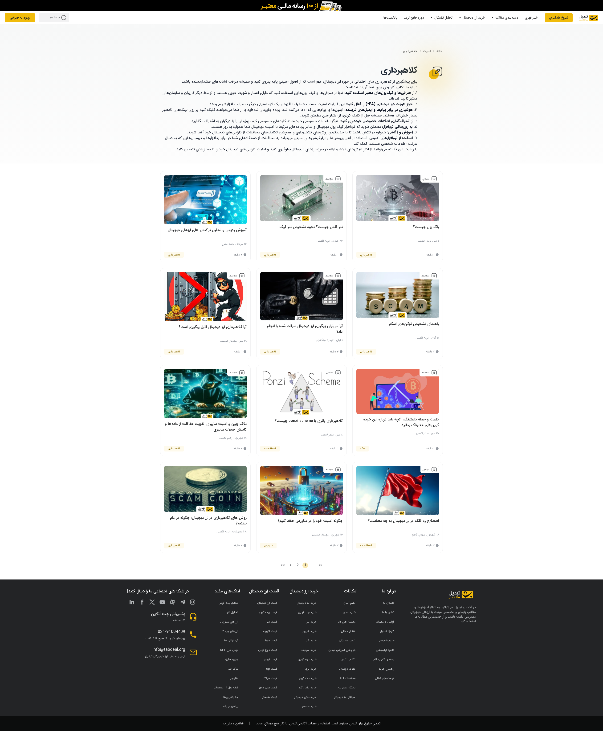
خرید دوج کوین (307, 659)
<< (320, 565)
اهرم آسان (349, 603)
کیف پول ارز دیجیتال (226, 687)
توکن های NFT (229, 650)
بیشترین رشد (230, 706)
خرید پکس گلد (307, 687)
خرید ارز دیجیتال (474, 17)
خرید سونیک (309, 650)
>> (283, 565)
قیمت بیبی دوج (268, 687)
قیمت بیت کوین (267, 612)
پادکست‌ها (390, 17)
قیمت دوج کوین (267, 650)
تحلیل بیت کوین (228, 603)
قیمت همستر (269, 697)
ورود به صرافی (20, 17)
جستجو (64, 17)
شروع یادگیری (559, 17)
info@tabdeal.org (169, 649)
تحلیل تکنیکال (443, 17)
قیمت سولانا (270, 678)
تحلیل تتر (232, 612)
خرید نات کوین (307, 678)
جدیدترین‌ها (230, 697)
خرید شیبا (310, 640)
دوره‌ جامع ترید (414, 17)
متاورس (233, 678)
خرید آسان (349, 612)
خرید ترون (310, 669)
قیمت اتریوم (270, 631)
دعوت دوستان (347, 669)
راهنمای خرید (386, 669)
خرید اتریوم (309, 631)
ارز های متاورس (229, 621)
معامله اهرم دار (346, 621)
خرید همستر (309, 706)
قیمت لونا (271, 669)
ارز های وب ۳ (230, 631)
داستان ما (388, 603)
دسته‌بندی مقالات (506, 17)
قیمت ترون (270, 659)
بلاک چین (232, 669)
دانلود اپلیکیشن (385, 650)
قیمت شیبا (271, 640)
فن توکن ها (231, 640)
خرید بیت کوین (307, 612)
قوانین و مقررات (385, 621)
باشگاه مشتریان (346, 687)
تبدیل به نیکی (347, 640)
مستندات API (347, 678)
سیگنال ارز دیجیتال (344, 697)
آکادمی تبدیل (347, 659)
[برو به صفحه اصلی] (588, 17)
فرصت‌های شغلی (384, 678)
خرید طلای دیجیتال (305, 697)
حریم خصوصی (386, 640)
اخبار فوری (531, 17)
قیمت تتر (272, 621)
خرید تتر (311, 621)
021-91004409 (171, 631)
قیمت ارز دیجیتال (267, 603)
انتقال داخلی (348, 631)
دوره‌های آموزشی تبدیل (341, 650)
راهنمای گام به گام (383, 659)
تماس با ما (388, 612)
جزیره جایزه (231, 659)
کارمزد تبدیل (387, 631)
